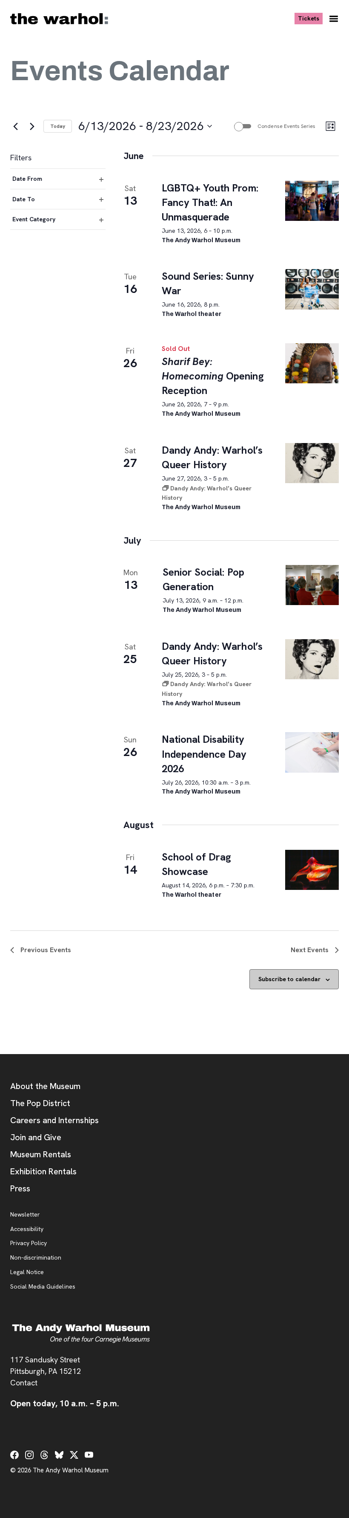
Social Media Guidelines (42, 1286)
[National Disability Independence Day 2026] (312, 752)
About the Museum (45, 1086)
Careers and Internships (54, 1120)
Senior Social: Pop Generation (203, 579)
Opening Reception (212, 376)
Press (20, 1188)
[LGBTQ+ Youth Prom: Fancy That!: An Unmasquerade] (312, 201)
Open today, (64, 1403)
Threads (44, 1455)
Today (57, 126)
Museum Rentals (40, 1154)
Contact (23, 1383)
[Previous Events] (15, 126)
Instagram (29, 1455)
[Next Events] (32, 126)
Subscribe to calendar (289, 979)
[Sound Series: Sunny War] (312, 289)
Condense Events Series (286, 126)
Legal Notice (27, 1272)
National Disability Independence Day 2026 (204, 754)
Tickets (310, 18)
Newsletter (25, 1214)
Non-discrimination (35, 1257)
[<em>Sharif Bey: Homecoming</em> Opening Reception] (312, 363)
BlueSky (59, 1455)
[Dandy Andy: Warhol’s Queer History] (312, 463)
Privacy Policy (28, 1243)
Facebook (14, 1455)
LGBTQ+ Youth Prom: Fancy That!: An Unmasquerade (210, 202)
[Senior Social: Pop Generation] (312, 585)
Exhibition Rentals (43, 1171)
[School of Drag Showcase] (312, 870)
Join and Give (35, 1137)
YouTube (89, 1455)
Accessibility (26, 1229)
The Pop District (40, 1103)
